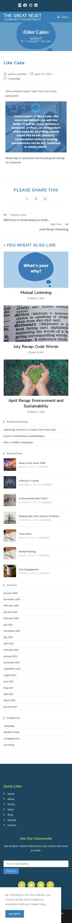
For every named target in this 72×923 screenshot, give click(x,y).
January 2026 (10, 593)
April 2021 (9, 694)
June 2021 (9, 681)
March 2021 (10, 700)
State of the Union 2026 (43, 429)
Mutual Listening (35, 292)
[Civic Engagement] (10, 571)
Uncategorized (11, 738)
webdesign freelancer (15, 429)
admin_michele (17, 74)
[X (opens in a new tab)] (19, 5)
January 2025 (10, 611)
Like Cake (46, 41)
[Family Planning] (10, 553)
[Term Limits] (10, 535)
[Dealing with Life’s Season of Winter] (10, 518)
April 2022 (9, 643)
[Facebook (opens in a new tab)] (25, 5)
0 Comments (45, 484)
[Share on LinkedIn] (45, 199)
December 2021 (12, 662)
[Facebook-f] (22, 885)
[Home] (22, 41)
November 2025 (12, 599)
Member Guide (12, 732)
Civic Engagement (29, 569)
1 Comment (42, 467)
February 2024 (11, 618)
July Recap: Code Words (35, 346)
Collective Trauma (29, 480)
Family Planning (27, 551)
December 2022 (12, 630)
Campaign (14, 78)
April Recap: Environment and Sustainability (35, 403)
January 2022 (10, 656)
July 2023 (8, 624)
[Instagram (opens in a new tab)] (30, 5)
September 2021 (12, 668)
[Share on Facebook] (36, 199)
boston (7, 436)
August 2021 (10, 675)
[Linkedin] (41, 885)
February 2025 (11, 605)
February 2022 (11, 649)
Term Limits (25, 533)
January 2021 (10, 706)
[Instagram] (50, 885)
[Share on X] (26, 199)
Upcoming (9, 744)
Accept (14, 914)
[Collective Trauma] (10, 482)
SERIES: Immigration (23, 442)
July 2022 (8, 637)
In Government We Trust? (33, 498)
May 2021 (9, 687)
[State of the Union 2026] (10, 464)
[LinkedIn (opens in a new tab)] (35, 5)
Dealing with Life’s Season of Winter (39, 516)
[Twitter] (31, 885)
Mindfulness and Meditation (30, 436)
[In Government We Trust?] (10, 500)
